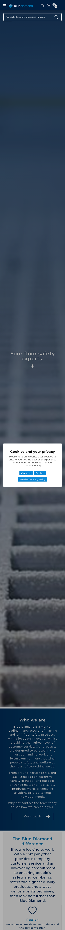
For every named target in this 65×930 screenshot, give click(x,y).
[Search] (56, 17)
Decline (40, 473)
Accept (27, 473)
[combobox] (32, 17)
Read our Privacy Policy (32, 479)
